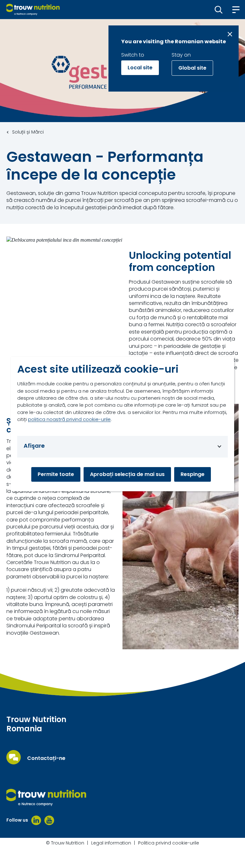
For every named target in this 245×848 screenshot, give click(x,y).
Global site (192, 68)
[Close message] (230, 34)
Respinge (192, 474)
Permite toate (56, 474)
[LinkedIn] (36, 820)
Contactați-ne (46, 758)
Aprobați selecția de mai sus (127, 474)
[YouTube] (49, 820)
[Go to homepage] (33, 9)
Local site (140, 67)
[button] (218, 9)
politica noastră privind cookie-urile (69, 419)
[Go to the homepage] (46, 797)
